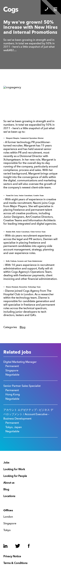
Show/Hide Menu (55, 9)
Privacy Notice (12, 556)
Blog (22, 327)
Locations (9, 496)
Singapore (9, 523)
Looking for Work (14, 469)
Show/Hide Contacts (46, 9)
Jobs (6, 462)
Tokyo (7, 530)
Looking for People (15, 476)
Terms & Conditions (15, 563)
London (8, 517)
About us (8, 483)
